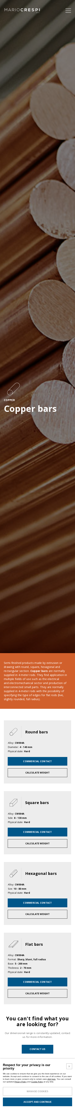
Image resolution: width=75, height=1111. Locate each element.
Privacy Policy (20, 1082)
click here (51, 1079)
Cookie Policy (37, 1082)
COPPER (9, 400)
